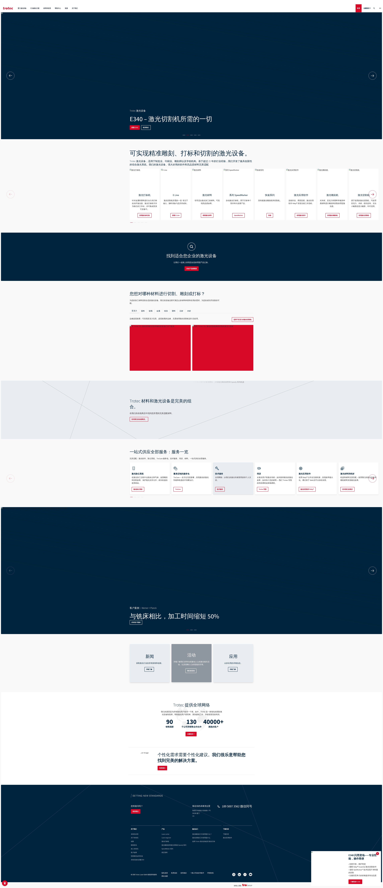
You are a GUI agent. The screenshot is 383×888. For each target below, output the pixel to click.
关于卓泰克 (134, 838)
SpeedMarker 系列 (167, 849)
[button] (5, 883)
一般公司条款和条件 (197, 873)
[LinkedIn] (239, 874)
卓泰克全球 (134, 834)
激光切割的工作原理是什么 (201, 838)
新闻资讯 (134, 845)
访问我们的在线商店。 (138, 419)
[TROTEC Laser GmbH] (8, 8)
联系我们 (162, 768)
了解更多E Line (355, 882)
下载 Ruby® (152, 127)
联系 (358, 8)
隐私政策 (165, 873)
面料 (143, 311)
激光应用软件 (227, 838)
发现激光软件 (301, 215)
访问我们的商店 (347, 489)
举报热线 (210, 873)
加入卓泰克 (134, 849)
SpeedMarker (238, 215)
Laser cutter (165, 834)
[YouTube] (250, 874)
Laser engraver (166, 838)
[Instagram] (233, 874)
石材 (181, 311)
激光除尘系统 (137, 489)
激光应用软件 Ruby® (307, 489)
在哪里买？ (367, 8)
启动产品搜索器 (191, 269)
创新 (132, 841)
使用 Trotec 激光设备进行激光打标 (203, 841)
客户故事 (134, 852)
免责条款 (174, 873)
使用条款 (184, 873)
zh (380, 8)
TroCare (178, 489)
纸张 (166, 311)
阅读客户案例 (135, 622)
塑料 (173, 311)
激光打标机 (165, 841)
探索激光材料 (207, 215)
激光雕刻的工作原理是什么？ (202, 834)
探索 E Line (175, 215)
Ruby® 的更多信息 (137, 127)
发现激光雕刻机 (332, 215)
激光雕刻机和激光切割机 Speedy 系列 (174, 845)
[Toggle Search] (374, 8)
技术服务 (220, 489)
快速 (269, 215)
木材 (189, 311)
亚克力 (134, 311)
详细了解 (149, 669)
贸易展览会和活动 (137, 856)
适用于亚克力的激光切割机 (243, 319)
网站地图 (165, 876)
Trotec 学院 (263, 489)
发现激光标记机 (144, 215)
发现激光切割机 (364, 215)
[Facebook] (245, 874)
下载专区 (226, 834)
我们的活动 (191, 671)
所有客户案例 (149, 622)
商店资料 (165, 852)
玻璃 (150, 311)
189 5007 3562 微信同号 (237, 806)
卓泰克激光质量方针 (137, 860)
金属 (158, 311)
